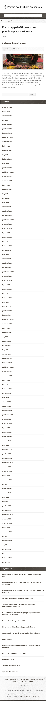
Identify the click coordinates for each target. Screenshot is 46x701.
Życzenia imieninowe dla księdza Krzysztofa (18, 598)
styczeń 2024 (6, 207)
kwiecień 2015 (7, 558)
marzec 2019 (6, 441)
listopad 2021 (7, 315)
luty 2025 (5, 163)
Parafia (5, 679)
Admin (20, 49)
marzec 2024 (6, 198)
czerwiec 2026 (7, 116)
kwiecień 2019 (7, 436)
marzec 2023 (6, 250)
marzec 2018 (6, 493)
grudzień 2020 (7, 359)
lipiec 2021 (6, 328)
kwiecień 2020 (7, 389)
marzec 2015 (6, 562)
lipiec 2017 (6, 527)
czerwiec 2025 (7, 150)
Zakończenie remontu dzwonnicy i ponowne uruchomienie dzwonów (18, 606)
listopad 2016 (7, 541)
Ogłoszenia (25, 679)
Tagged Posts (11, 21)
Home (3, 21)
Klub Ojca (23, 681)
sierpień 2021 (7, 324)
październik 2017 (8, 515)
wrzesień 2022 (7, 276)
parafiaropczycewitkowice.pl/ (30, 696)
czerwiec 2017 (7, 532)
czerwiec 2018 (7, 480)
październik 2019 (8, 415)
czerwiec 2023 (7, 237)
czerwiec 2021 (7, 332)
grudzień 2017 (7, 506)
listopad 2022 (7, 267)
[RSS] (19, 685)
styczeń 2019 (6, 450)
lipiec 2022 (6, 285)
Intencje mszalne (37, 679)
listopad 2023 (7, 215)
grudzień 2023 (7, 211)
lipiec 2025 (6, 146)
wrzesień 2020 (7, 371)
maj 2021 (5, 337)
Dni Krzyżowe (7, 639)
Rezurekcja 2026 (8, 659)
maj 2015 (5, 554)
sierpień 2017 (7, 523)
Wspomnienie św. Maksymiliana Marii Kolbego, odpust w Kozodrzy (23, 591)
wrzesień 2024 (7, 176)
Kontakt (31, 681)
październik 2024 (8, 172)
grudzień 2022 (7, 263)
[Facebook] (21, 685)
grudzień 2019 (7, 406)
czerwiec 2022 (7, 289)
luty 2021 (5, 350)
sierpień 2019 (7, 423)
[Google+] (24, 685)
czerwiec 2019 (7, 432)
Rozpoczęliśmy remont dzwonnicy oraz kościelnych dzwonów (21, 646)
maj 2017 (5, 536)
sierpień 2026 (7, 107)
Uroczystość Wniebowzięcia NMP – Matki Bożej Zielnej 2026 (22, 575)
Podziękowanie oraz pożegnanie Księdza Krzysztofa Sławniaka (21, 583)
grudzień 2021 (7, 311)
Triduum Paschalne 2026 (11, 666)
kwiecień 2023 (7, 246)
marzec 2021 (6, 345)
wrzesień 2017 (7, 519)
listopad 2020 (7, 363)
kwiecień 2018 (7, 488)
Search (32, 94)
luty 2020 (5, 397)
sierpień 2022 (7, 280)
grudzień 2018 (7, 454)
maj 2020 (5, 384)
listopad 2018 (7, 458)
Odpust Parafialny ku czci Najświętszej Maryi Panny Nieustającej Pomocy (21, 614)
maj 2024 (5, 194)
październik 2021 (8, 319)
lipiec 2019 (6, 428)
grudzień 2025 (7, 129)
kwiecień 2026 (7, 124)
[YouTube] (27, 685)
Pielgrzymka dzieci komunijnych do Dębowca (18, 627)
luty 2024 (5, 202)
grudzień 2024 (7, 168)
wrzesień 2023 (7, 224)
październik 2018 (8, 463)
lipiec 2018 (6, 475)
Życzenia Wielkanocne (10, 672)
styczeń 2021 (6, 354)
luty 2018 (5, 497)
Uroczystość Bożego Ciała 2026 (13, 621)
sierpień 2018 (7, 471)
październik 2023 (8, 220)
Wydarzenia (14, 679)
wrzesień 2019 (7, 419)
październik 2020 (8, 367)
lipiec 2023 (6, 233)
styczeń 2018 (6, 502)
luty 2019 (5, 445)
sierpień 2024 (7, 181)
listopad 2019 (7, 411)
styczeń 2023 (6, 259)
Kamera (14, 681)
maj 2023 (5, 241)
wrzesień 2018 (7, 467)
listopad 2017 (7, 510)
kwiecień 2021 (7, 341)
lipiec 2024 (6, 185)
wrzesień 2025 (7, 142)
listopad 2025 (7, 133)
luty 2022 (5, 302)
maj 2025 (5, 155)
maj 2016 (5, 545)
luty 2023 (5, 254)
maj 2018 (5, 484)
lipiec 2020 (6, 380)
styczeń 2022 (6, 306)
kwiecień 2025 (7, 159)
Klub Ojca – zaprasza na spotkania (14, 653)
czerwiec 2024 (7, 189)
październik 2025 (8, 137)
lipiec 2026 (6, 111)
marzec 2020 (6, 393)
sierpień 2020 (7, 376)
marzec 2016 (6, 549)
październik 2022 (8, 272)
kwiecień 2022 (7, 298)
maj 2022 (5, 293)
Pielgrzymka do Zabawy (14, 43)
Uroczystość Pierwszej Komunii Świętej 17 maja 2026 (21, 633)
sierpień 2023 (7, 228)
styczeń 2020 (6, 402)
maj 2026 (5, 120)
